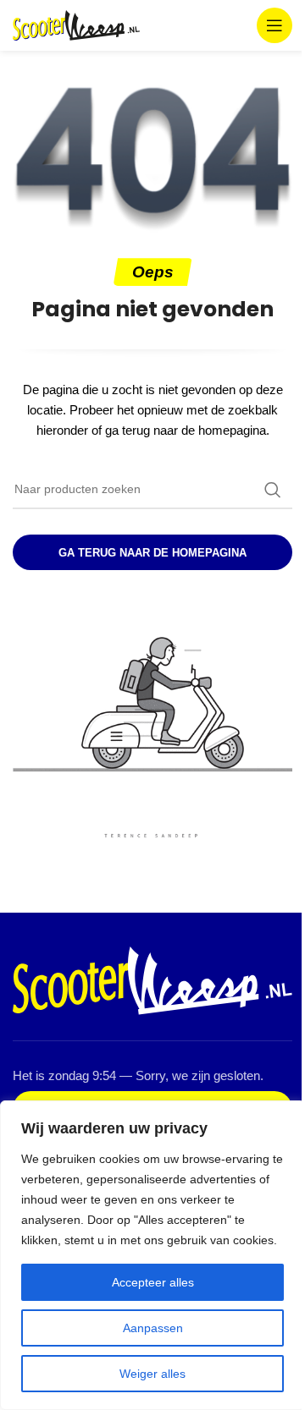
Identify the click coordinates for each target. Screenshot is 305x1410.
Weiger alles (152, 1373)
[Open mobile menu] (274, 25)
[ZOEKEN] (272, 489)
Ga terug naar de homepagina (152, 552)
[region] (152, 1255)
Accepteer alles (153, 1282)
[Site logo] (76, 24)
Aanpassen (153, 1328)
